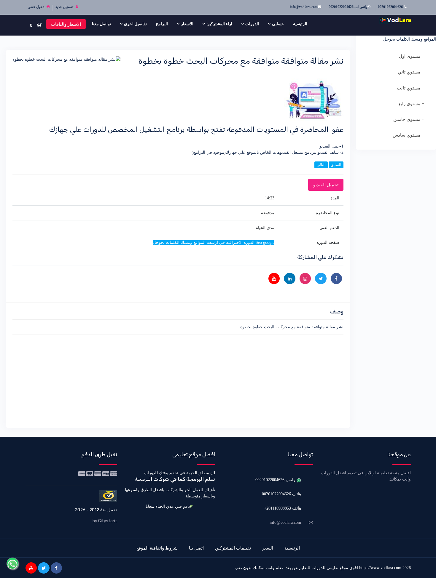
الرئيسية (300, 23)
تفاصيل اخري (135, 23)
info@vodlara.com (304, 7)
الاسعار (187, 23)
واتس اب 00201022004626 (348, 7)
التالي (321, 165)
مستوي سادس (406, 135)
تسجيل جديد (64, 7)
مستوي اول (409, 56)
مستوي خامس (406, 119)
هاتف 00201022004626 (281, 494)
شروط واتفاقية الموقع (157, 547)
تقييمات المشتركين (233, 547)
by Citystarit (105, 520)
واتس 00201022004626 (276, 480)
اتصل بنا (196, 547)
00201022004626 (391, 7)
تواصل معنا (101, 23)
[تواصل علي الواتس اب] (12, 563)
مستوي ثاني (409, 72)
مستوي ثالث (408, 88)
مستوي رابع (409, 103)
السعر (267, 547)
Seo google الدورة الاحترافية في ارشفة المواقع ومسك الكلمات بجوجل (402, 36)
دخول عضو (36, 7)
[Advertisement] (177, 380)
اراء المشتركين (219, 23)
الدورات (252, 23)
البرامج (162, 23)
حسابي (278, 23)
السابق (336, 165)
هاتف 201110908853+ (282, 508)
